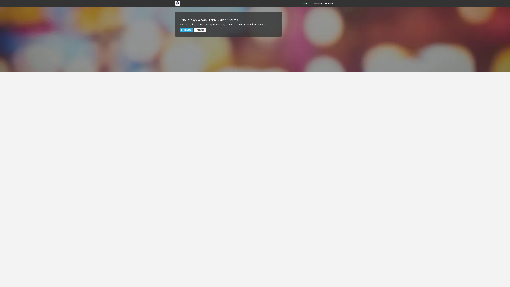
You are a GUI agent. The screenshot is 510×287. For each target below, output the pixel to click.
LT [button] (306, 3)
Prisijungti (329, 3)
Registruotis (318, 3)
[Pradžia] (177, 3)
